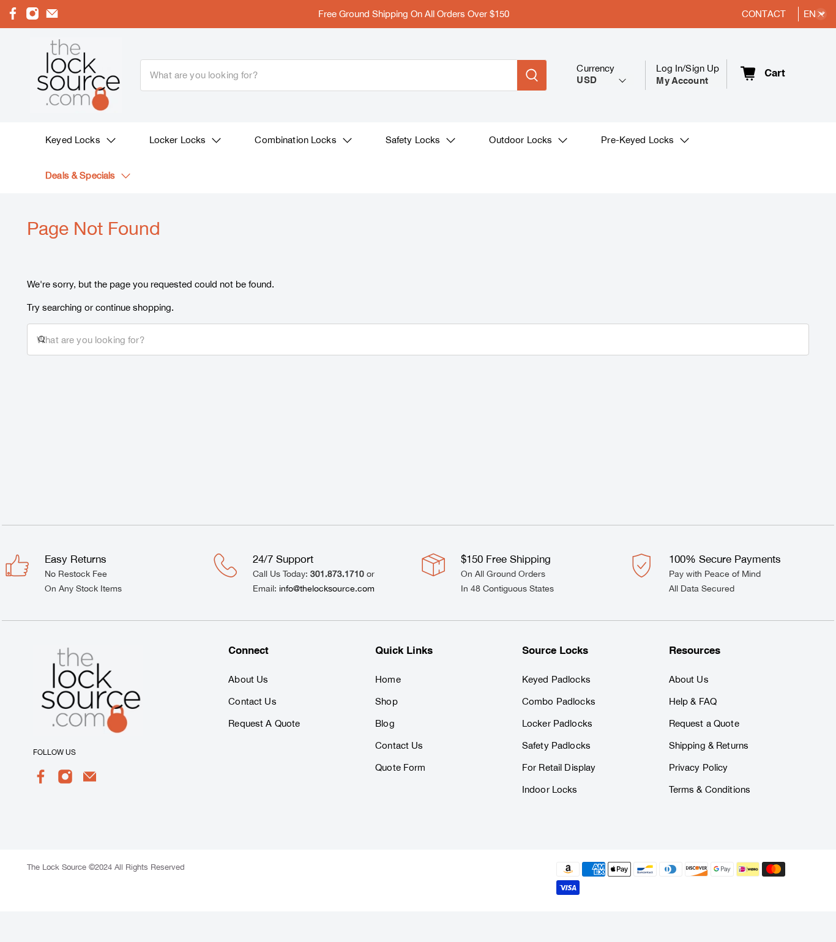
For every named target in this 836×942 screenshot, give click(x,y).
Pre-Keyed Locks (637, 140)
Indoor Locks (550, 789)
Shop (386, 701)
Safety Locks (413, 140)
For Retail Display (559, 767)
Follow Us (54, 752)
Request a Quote (704, 723)
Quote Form (400, 767)
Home (388, 679)
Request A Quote (264, 723)
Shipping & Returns (709, 745)
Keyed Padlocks (556, 679)
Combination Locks (295, 140)
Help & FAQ (693, 701)
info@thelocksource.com (327, 588)
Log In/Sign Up (687, 74)
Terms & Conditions (710, 789)
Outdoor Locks (520, 140)
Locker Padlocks (557, 723)
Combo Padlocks (558, 701)
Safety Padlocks (556, 745)
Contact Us (252, 701)
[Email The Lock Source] (52, 17)
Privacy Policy (698, 767)
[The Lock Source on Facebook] (13, 17)
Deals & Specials (80, 175)
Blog (385, 723)
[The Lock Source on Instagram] (32, 17)
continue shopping (133, 307)
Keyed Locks (72, 140)
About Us (248, 679)
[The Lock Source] (76, 75)
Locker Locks (177, 140)
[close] (821, 14)
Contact (764, 14)
